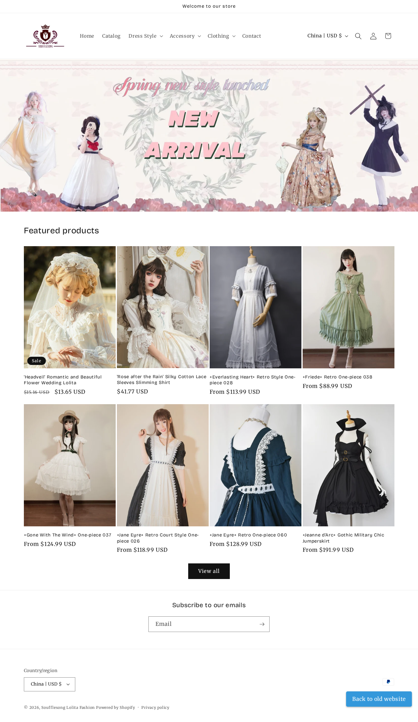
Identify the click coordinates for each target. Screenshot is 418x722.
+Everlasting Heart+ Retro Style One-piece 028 (253, 379)
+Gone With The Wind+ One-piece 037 (67, 535)
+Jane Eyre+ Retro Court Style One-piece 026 (158, 537)
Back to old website (379, 699)
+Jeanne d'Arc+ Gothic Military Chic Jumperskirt (343, 537)
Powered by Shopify (115, 707)
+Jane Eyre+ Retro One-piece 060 (248, 535)
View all (209, 571)
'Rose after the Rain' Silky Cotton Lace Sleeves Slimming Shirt (162, 379)
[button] (145, 36)
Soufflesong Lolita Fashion (68, 707)
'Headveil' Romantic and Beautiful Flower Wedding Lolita (63, 379)
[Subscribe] (262, 624)
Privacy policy (155, 707)
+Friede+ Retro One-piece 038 (338, 377)
